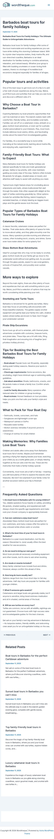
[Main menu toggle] (48, 5)
